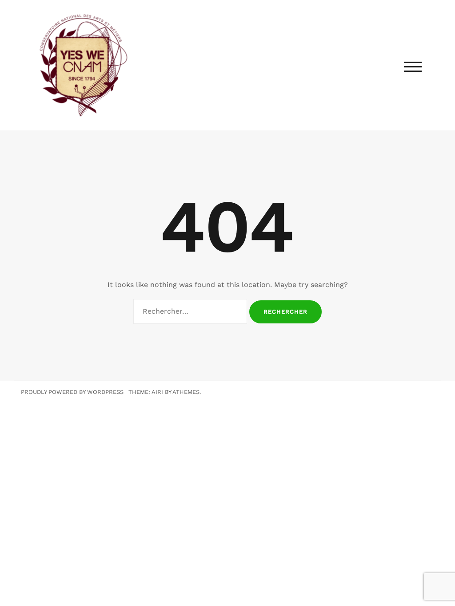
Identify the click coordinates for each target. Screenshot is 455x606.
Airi (157, 392)
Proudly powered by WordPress (72, 392)
